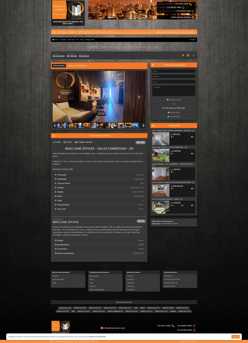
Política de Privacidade (97, 337)
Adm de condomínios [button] (85, 32)
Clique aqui (156, 223)
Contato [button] (110, 32)
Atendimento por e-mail (114, 328)
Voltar (193, 39)
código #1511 (146, 311)
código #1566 (63, 311)
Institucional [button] (61, 32)
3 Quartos (130, 283)
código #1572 (95, 308)
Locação (63, 39)
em (115, 311)
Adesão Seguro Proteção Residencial (167, 32)
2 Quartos (130, 279)
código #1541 (182, 308)
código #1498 (161, 311)
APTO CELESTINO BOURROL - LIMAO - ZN (167, 199)
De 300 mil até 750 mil (172, 279)
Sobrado (93, 286)
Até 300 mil (168, 276)
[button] (60, 97)
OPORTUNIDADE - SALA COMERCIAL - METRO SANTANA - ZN (173, 165)
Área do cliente (187, 32)
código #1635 (110, 308)
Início (56, 39)
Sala (81, 39)
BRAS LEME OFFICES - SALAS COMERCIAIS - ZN (169, 147)
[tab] (59, 66)
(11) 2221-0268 (181, 4)
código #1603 (153, 308)
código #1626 (84, 311)
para (168, 308)
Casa (91, 279)
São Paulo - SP (73, 39)
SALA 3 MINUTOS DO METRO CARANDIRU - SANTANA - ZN (173, 131)
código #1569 (99, 311)
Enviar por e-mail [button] (174, 100)
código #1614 (184, 311)
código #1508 (125, 308)
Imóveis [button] (71, 32)
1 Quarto (130, 276)
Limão (54, 283)
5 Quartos (130, 290)
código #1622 (80, 308)
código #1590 (65, 308)
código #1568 (131, 311)
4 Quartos (130, 286)
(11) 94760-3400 (183, 11)
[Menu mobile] (54, 32)
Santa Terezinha (58, 279)
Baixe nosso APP (101, 32)
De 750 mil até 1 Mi (171, 283)
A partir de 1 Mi (169, 286)
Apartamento (94, 276)
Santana (55, 276)
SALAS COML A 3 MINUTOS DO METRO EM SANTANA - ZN (173, 182)
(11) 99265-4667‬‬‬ (174, 7)
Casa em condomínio (97, 290)
